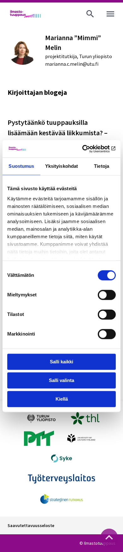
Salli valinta (61, 380)
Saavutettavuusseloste (31, 525)
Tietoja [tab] (101, 166)
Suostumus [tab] (21, 166)
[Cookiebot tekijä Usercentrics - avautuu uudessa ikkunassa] (88, 149)
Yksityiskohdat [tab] (61, 166)
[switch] (107, 295)
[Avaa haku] (90, 14)
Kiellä (62, 399)
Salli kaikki (61, 361)
